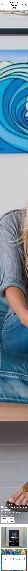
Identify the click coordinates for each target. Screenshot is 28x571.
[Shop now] (14, 537)
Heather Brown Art (14, 5)
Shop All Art (7, 518)
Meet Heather (8, 521)
